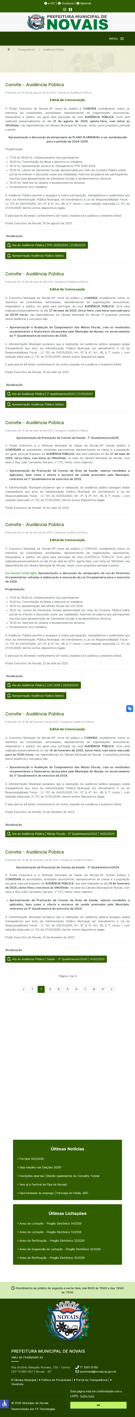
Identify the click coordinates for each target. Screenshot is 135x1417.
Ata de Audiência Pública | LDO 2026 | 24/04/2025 (45, 685)
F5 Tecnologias (45, 1409)
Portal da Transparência (91, 1380)
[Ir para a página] (23, 989)
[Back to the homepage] (67, 22)
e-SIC (51, 3)
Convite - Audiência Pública (34, 84)
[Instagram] (64, 9)
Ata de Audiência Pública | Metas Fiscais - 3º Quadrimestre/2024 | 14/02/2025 (63, 834)
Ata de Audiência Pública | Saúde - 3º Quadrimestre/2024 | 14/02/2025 (58, 959)
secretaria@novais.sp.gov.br (98, 1371)
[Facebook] (70, 9)
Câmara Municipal (24, 1380)
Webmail (85, 3)
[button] (116, 39)
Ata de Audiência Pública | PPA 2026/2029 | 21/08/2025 (48, 245)
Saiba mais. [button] (87, 1396)
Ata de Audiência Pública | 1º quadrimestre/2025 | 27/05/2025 (52, 394)
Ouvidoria (67, 3)
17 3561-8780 (88, 1367)
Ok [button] (98, 1405)
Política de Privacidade (55, 1380)
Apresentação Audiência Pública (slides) (37, 255)
